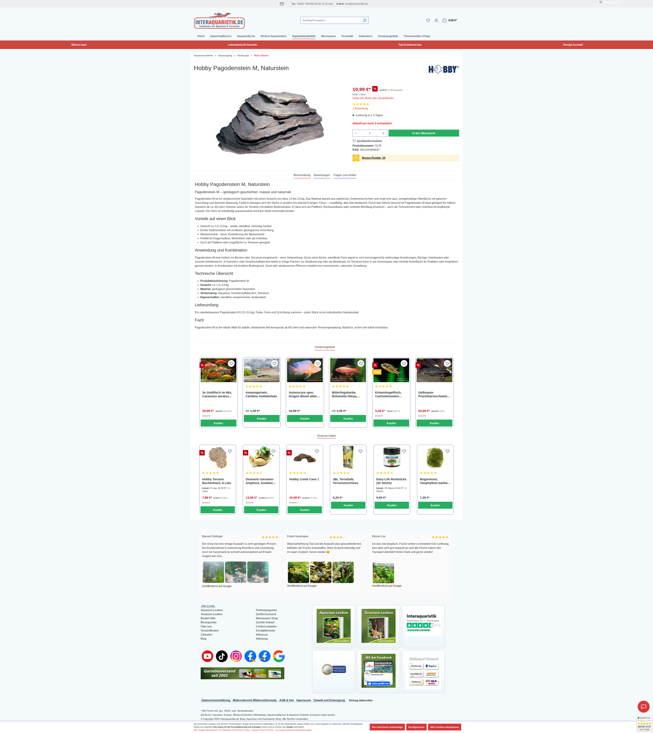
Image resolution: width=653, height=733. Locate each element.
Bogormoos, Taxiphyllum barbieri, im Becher (435, 481)
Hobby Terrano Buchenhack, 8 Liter (216, 481)
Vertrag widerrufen (361, 700)
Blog (203, 638)
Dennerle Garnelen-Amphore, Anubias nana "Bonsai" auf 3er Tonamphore (260, 481)
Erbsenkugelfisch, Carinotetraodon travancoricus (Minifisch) (388, 394)
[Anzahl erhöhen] (383, 133)
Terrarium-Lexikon (211, 614)
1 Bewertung (360, 108)
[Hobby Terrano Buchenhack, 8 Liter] (217, 457)
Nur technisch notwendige (387, 727)
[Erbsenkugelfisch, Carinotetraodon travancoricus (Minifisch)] (391, 370)
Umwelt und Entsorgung (329, 700)
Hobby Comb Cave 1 (304, 479)
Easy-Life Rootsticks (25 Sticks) (391, 481)
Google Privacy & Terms (263, 730)
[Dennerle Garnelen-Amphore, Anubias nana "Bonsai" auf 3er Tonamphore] (261, 457)
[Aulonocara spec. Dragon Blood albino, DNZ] (305, 370)
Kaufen (218, 423)
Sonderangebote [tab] (325, 347)
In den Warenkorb (423, 133)
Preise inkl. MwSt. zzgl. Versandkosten (373, 97)
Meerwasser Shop (267, 618)
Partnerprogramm (266, 610)
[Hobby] (444, 70)
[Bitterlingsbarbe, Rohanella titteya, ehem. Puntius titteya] (348, 370)
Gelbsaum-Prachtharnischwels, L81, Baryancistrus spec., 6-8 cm (433, 394)
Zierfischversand (266, 614)
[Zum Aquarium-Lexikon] (334, 625)
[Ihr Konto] (436, 20)
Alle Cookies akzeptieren (444, 727)
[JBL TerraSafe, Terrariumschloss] (348, 457)
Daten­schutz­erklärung (216, 700)
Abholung (262, 638)
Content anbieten (266, 626)
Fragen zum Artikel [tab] (344, 175)
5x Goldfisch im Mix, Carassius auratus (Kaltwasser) (217, 394)
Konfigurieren (416, 727)
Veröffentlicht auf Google (236, 586)
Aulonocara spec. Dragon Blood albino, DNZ (304, 394)
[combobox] (330, 20)
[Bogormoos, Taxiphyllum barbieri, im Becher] (435, 457)
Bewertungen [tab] (322, 175)
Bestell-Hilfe (208, 618)
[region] (269, 122)
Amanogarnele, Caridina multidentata (261, 394)
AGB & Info (286, 700)
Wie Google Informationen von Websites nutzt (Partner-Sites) (222, 730)
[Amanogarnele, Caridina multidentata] (262, 370)
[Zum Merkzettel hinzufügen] (231, 363)
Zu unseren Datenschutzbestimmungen (293, 730)
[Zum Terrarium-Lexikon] (379, 625)
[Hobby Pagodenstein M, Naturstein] (270, 122)
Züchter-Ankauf (265, 622)
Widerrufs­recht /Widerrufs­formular (255, 700)
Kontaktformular (265, 630)
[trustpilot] (423, 622)
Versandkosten (210, 630)
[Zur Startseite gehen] (219, 20)
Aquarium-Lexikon (212, 610)
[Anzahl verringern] (355, 133)
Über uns (206, 626)
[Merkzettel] (428, 20)
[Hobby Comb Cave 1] (305, 457)
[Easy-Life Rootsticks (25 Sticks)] (392, 457)
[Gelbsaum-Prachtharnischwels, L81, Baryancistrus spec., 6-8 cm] (434, 370)
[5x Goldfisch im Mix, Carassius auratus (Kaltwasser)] (218, 370)
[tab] (302, 175)
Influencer (262, 634)
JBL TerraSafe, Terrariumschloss (345, 481)
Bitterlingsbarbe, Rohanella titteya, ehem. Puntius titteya (347, 394)
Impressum (303, 700)
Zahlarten (206, 634)
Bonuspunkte (209, 622)
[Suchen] (365, 20)
